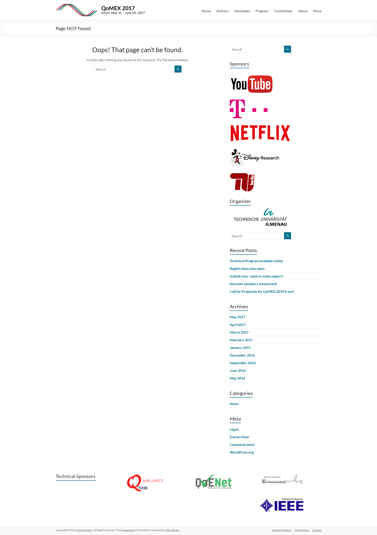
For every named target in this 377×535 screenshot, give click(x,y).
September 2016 (243, 363)
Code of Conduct (281, 530)
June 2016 (238, 370)
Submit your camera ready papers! (256, 276)
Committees (283, 11)
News (234, 404)
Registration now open (247, 268)
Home (206, 11)
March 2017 (239, 332)
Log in (234, 429)
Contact (316, 530)
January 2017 (240, 347)
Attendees (242, 11)
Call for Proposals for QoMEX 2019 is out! (262, 291)
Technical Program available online (256, 261)
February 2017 (241, 340)
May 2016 (237, 378)
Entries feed (239, 437)
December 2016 (242, 355)
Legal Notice (302, 530)
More (317, 11)
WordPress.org (242, 452)
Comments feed (242, 444)
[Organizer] (260, 210)
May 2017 (237, 317)
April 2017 (238, 324)
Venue (303, 11)
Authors (222, 11)
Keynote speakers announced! (253, 284)
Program (262, 11)
